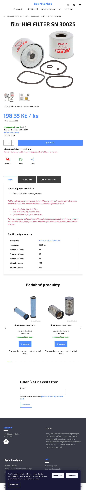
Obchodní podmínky (53, 469)
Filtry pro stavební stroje (49, 240)
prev (5, 328)
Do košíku (51, 143)
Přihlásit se (26, 405)
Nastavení (14, 484)
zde (37, 479)
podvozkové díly (67, 444)
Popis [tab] (10, 179)
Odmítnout (57, 475)
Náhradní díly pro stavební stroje (18, 469)
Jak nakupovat (51, 466)
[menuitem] (18, 9)
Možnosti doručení (11, 132)
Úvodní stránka (11, 465)
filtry (57, 444)
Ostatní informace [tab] (48, 179)
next (81, 328)
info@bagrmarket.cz (11, 434)
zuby (48, 444)
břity (53, 444)
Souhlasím (72, 475)
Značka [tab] (27, 179)
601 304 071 (8, 437)
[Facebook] (6, 441)
